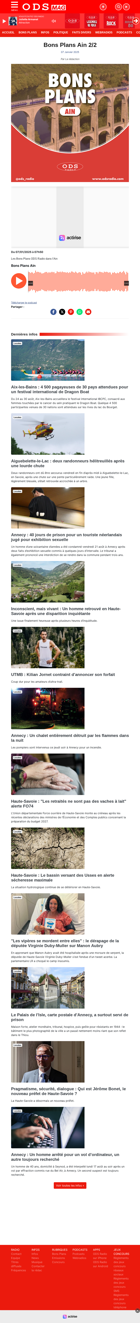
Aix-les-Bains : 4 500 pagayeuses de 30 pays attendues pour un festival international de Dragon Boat (69, 389)
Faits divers (81, 32)
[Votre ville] (103, 6)
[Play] (5, 21)
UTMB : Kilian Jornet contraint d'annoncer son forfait (63, 674)
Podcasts (124, 32)
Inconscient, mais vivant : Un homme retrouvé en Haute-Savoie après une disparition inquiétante (66, 611)
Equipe (15, 1258)
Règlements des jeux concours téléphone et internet (121, 1303)
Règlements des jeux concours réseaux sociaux (121, 1266)
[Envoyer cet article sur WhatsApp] (79, 313)
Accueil (8, 32)
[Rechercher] (118, 6)
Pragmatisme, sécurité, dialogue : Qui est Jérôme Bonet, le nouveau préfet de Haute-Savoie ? (68, 1091)
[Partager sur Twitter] (61, 313)
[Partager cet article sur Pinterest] (70, 313)
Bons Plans (28, 32)
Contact (16, 1254)
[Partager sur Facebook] (53, 313)
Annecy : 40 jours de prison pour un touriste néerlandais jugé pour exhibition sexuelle (66, 537)
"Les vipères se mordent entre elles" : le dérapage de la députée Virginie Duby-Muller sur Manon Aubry (65, 943)
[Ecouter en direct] (126, 6)
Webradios (104, 32)
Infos (45, 32)
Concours (58, 1262)
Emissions (58, 1258)
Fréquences (18, 1270)
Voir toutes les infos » (70, 1185)
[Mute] (53, 21)
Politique (60, 32)
